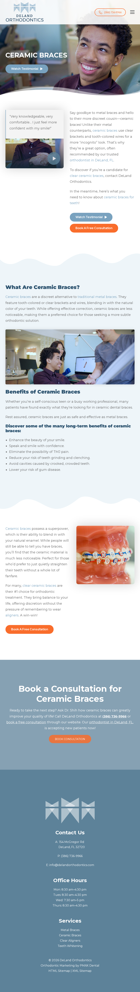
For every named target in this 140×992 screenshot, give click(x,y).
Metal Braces (70, 930)
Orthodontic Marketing (58, 965)
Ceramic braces (18, 297)
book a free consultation (26, 722)
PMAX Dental (89, 965)
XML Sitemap (82, 971)
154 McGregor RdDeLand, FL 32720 (72, 844)
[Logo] (24, 12)
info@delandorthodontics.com (71, 865)
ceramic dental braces (114, 407)
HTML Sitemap (59, 971)
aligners (12, 615)
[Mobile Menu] (132, 12)
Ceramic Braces (70, 935)
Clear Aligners (70, 940)
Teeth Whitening (70, 946)
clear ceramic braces (87, 176)
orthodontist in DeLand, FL (92, 160)
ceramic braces (105, 131)
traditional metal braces (97, 297)
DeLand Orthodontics (76, 960)
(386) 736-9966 (72, 856)
